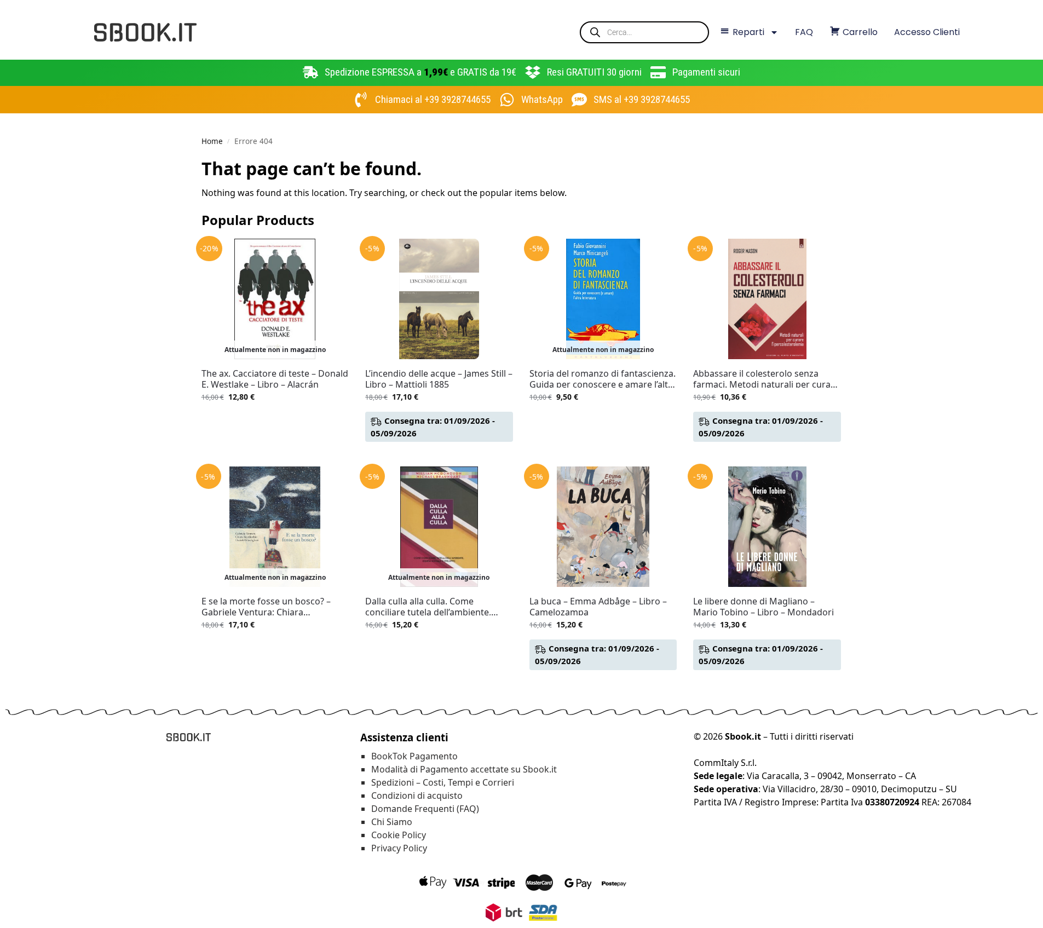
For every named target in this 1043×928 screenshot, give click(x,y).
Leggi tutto (274, 419)
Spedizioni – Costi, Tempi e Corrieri (442, 782)
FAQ (804, 32)
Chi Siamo (391, 822)
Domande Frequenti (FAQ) (425, 809)
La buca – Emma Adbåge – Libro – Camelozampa (598, 607)
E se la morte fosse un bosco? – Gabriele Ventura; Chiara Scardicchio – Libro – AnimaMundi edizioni (271, 607)
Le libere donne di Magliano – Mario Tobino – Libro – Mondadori (763, 607)
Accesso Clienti (927, 32)
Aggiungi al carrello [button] (439, 455)
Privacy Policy (399, 848)
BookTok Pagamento (414, 756)
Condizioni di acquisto (417, 795)
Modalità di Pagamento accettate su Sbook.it (464, 769)
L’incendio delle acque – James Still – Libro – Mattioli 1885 (438, 379)
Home (212, 141)
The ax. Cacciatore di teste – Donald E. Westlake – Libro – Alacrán (274, 379)
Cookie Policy (398, 835)
